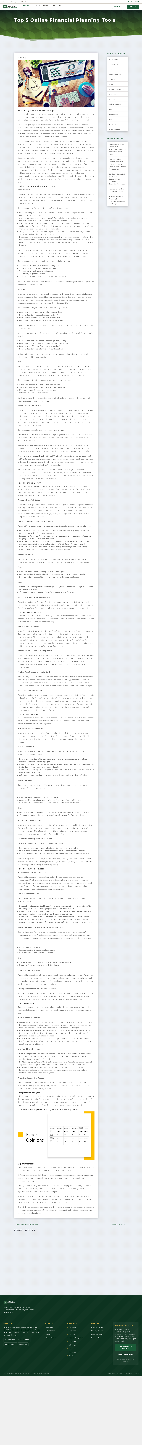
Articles (5, 1)
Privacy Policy (95, 1338)
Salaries (26, 5)
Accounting (113, 59)
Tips (110, 119)
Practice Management (117, 89)
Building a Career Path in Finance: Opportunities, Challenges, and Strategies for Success (117, 179)
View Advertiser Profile (125, 1347)
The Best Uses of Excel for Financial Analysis (39, 1239)
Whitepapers (14, 1)
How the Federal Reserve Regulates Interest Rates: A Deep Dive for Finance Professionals (117, 164)
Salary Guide (24, 1)
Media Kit (56, 5)
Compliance (113, 64)
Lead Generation (96, 1334)
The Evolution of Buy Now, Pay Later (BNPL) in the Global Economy (51, 1273)
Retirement (113, 99)
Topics (45, 5)
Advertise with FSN (133, 1)
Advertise (133, 6)
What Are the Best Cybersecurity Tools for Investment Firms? (47, 1256)
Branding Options (97, 1331)
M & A (111, 84)
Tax (110, 109)
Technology (22, 58)
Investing (112, 79)
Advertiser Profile (97, 1327)
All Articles (10, 1340)
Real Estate (113, 94)
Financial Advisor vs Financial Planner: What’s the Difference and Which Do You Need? (117, 149)
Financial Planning (116, 74)
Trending (112, 124)
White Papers (50, 1331)
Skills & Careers (115, 104)
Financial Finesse (35, 869)
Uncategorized (114, 129)
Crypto (111, 69)
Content (35, 5)
